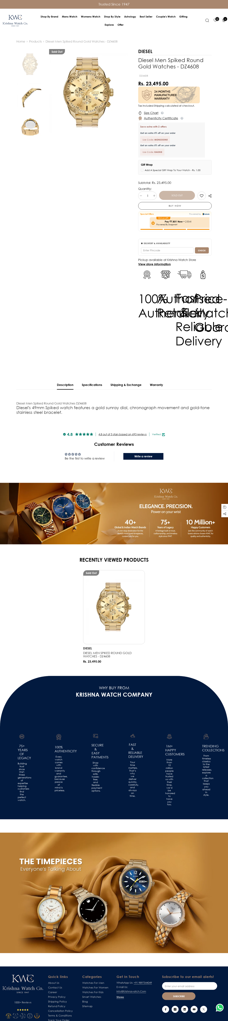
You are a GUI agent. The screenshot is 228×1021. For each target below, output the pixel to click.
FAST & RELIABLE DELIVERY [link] (132, 751)
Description (65, 385)
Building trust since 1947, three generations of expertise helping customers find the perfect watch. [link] (22, 781)
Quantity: (145, 189)
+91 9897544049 (143, 982)
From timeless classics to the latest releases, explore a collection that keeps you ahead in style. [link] (206, 775)
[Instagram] (175, 1009)
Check (202, 250)
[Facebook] (165, 1009)
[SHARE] (209, 196)
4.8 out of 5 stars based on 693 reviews (122, 434)
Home (20, 41)
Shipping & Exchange (126, 385)
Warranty (156, 385)
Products (35, 41)
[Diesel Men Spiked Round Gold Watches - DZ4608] (114, 607)
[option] (88, 93)
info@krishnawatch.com (131, 991)
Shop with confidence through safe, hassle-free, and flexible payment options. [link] (95, 776)
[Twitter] (203, 1009)
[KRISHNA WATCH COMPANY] (114, 893)
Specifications (92, 385)
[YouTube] (194, 1009)
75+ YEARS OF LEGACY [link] (22, 752)
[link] (201, 196)
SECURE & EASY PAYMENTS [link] (95, 751)
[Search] (207, 20)
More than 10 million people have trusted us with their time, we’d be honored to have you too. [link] (169, 782)
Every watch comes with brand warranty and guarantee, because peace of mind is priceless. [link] (59, 773)
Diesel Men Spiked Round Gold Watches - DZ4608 (107, 654)
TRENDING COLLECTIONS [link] (206, 748)
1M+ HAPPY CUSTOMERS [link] (169, 750)
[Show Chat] (220, 1008)
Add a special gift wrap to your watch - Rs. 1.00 (172, 170)
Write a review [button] (143, 456)
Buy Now (175, 205)
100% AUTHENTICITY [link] (59, 749)
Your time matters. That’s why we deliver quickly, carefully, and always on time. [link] (132, 779)
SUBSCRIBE (179, 996)
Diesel (87, 648)
